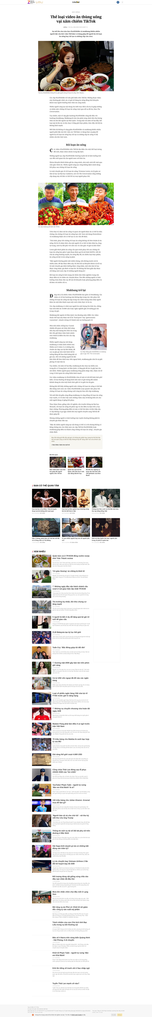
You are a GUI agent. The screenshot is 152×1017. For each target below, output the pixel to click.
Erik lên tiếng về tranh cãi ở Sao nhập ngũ (71, 968)
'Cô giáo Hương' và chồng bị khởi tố (69, 571)
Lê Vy (65, 27)
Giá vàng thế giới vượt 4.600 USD (67, 754)
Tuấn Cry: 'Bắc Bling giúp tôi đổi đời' (69, 648)
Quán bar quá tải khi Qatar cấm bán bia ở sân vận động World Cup (76, 471)
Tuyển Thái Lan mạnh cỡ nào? (66, 983)
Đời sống (76, 12)
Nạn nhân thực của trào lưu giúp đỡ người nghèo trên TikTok (57, 471)
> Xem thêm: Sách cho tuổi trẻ (60, 445)
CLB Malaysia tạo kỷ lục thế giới (67, 632)
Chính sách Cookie (77, 1015)
